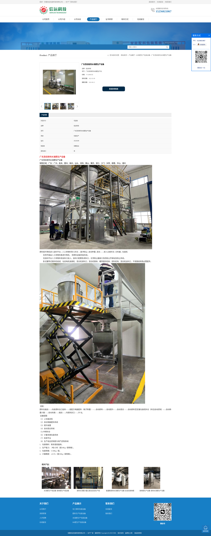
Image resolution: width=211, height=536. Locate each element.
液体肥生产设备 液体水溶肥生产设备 (152, 491)
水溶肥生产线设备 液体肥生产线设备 (56, 491)
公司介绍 (61, 19)
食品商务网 (138, 533)
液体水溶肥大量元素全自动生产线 (88, 491)
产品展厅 (93, 19)
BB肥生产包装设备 (79, 522)
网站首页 (124, 55)
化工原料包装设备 (79, 509)
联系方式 (124, 19)
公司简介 (43, 509)
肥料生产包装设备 (79, 513)
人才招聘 (43, 518)
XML (114, 533)
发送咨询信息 (113, 89)
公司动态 (77, 19)
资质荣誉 (43, 513)
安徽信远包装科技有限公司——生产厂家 (80, 533)
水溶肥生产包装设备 (143, 55)
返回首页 (152, 2)
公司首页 (45, 19)
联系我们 (168, 2)
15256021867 (163, 11)
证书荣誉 (109, 19)
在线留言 (160, 2)
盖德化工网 (128, 533)
